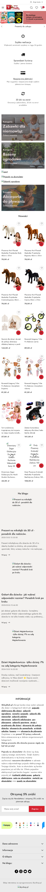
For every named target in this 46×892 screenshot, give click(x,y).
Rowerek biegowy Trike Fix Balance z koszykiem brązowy (10, 386)
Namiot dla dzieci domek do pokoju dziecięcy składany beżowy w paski (11, 341)
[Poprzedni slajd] (2, 26)
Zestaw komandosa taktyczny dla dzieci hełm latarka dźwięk (34, 430)
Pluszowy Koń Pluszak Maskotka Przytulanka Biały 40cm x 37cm (11, 253)
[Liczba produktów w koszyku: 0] (41, 7)
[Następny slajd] (44, 26)
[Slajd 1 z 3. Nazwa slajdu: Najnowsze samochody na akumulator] (23, 17)
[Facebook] (16, 871)
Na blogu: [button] (7, 863)
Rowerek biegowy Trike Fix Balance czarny (33, 340)
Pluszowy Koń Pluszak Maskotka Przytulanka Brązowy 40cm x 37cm (33, 253)
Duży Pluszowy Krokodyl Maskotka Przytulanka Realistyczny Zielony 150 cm (34, 474)
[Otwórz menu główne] (2, 7)
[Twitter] (29, 871)
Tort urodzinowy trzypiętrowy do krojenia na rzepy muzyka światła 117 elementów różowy (10, 430)
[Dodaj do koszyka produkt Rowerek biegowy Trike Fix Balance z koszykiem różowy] (41, 377)
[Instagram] (21, 871)
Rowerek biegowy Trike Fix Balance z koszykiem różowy (34, 386)
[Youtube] (25, 871)
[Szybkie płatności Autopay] (23, 825)
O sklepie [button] (7, 856)
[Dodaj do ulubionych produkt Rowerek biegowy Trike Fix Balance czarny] (42, 312)
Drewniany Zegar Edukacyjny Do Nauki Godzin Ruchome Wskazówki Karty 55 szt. (10, 474)
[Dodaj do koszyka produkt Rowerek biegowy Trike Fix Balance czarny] (41, 333)
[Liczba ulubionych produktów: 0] (36, 7)
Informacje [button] (7, 850)
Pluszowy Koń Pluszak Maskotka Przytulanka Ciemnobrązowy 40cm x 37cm (10, 297)
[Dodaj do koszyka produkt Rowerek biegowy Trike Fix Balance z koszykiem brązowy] (18, 377)
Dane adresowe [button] (10, 843)
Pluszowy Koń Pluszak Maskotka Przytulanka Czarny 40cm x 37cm (33, 297)
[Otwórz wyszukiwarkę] (31, 7)
